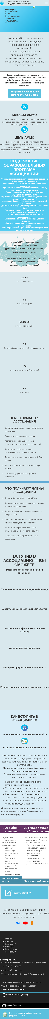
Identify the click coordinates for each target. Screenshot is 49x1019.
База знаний (10, 944)
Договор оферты (8, 960)
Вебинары (9, 947)
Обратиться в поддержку (17, 995)
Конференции (11, 949)
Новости (9, 941)
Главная (8, 939)
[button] (16, 990)
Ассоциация (10, 952)
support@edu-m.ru (14, 1005)
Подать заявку (21, 892)
